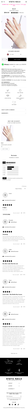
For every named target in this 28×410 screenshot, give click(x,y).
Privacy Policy (22, 407)
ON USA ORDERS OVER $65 (14, 4)
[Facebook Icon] (9, 404)
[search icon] (4, 1)
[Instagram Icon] (12, 404)
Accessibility (11, 388)
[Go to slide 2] (13, 46)
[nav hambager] (2, 1)
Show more (13, 353)
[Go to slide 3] (14, 46)
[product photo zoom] (25, 16)
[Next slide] (24, 46)
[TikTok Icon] (18, 404)
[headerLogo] (14, 1)
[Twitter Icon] (15, 404)
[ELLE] (7, 133)
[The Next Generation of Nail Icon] (14, 379)
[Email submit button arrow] (20, 396)
